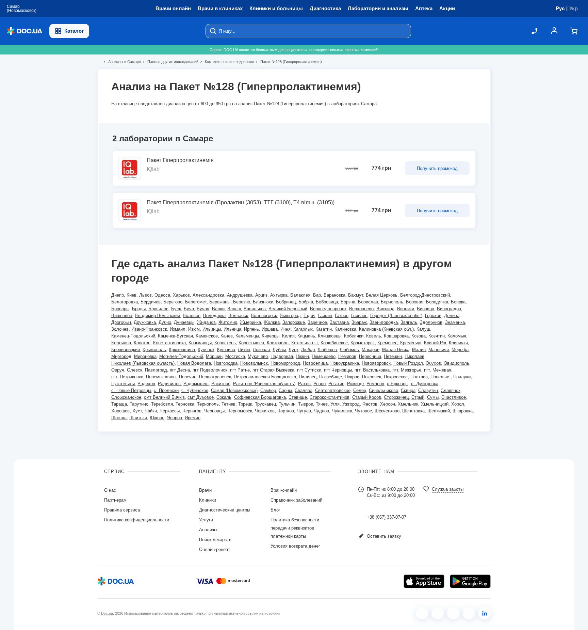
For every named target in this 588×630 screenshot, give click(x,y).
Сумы (433, 397)
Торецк (245, 404)
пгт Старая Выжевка (273, 370)
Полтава (419, 376)
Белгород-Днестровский (425, 295)
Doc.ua (107, 613)
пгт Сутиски (309, 370)
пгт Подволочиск (210, 370)
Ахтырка (279, 295)
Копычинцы (200, 342)
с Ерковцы (397, 383)
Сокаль (223, 397)
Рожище (355, 383)
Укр (573, 8)
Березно (241, 301)
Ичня (285, 329)
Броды (139, 308)
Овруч (117, 370)
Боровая (414, 301)
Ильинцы (211, 329)
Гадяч (309, 315)
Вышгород (290, 315)
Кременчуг (410, 342)
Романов (375, 383)
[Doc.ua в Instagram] (437, 613)
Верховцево (361, 308)
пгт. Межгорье (406, 370)
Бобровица (327, 301)
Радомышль (196, 383)
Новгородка (226, 363)
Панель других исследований (170, 62)
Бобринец (286, 301)
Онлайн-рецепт (214, 549)
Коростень (225, 342)
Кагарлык (303, 329)
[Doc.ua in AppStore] (424, 581)
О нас (110, 490)
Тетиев (228, 404)
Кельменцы (247, 335)
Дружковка (145, 322)
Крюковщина (182, 349)
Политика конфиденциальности (136, 519)
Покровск (371, 376)
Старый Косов (366, 397)
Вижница (385, 308)
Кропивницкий (125, 349)
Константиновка (169, 342)
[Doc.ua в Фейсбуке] (422, 613)
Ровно (319, 383)
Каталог (74, 31)
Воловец (191, 315)
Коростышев (251, 342)
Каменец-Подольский (133, 335)
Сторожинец (396, 397)
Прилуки (462, 376)
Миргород (121, 356)
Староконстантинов (329, 397)
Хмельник (408, 404)
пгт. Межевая (437, 370)
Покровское (396, 376)
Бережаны (219, 301)
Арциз (261, 295)
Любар (308, 349)
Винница (425, 308)
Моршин (214, 356)
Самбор (268, 390)
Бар (317, 295)
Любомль (349, 349)
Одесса (162, 295)
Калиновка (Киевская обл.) (386, 329)
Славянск (450, 390)
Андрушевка (239, 295)
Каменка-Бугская (175, 335)
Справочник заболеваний (296, 500)
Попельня (440, 376)
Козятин (436, 335)
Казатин (323, 329)
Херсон (387, 404)
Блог (275, 510)
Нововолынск (254, 363)
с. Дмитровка (424, 383)
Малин (419, 349)
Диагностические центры (224, 510)
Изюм (194, 329)
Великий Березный (287, 308)
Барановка (334, 295)
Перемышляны (161, 376)
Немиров (347, 356)
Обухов (433, 363)
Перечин (187, 376)
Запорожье (293, 322)
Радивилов (169, 383)
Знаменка (455, 322)
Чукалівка (342, 410)
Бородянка (437, 301)
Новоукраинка (344, 363)
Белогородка (124, 301)
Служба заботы (447, 489)
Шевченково (387, 410)
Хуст (137, 410)
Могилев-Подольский (181, 356)
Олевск (134, 370)
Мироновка (145, 356)
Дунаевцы (184, 322)
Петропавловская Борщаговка (265, 376)
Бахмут (355, 295)
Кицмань (306, 335)
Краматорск (362, 342)
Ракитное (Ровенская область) (264, 383)
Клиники (207, 500)
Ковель (373, 335)
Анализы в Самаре (121, 62)
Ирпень (251, 329)
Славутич (428, 390)
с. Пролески (166, 390)
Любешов (327, 349)
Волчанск (238, 315)
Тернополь (208, 404)
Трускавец (265, 404)
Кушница (226, 349)
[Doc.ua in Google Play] (470, 581)
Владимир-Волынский (157, 315)
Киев (131, 295)
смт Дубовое (200, 397)
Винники (405, 308)
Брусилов (158, 308)
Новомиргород (285, 363)
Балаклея (300, 295)
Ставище (298, 397)
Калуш (423, 329)
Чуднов (321, 410)
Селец (359, 390)
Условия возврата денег (295, 546)
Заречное (317, 322)
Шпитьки (138, 417)
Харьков (181, 295)
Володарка (214, 315)
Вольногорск (264, 315)
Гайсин (325, 315)
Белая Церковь (381, 295)
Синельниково (383, 390)
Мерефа (460, 349)
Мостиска (235, 356)
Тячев (322, 404)
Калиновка (345, 329)
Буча (189, 308)
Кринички (458, 342)
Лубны (279, 349)
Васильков (255, 308)
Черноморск (239, 410)
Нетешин (393, 356)
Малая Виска (395, 349)
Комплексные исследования (226, 62)
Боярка (458, 301)
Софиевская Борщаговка (260, 397)
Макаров (370, 349)
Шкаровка (463, 410)
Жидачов (206, 322)
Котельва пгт (304, 342)
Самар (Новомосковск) (234, 390)
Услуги (206, 519)
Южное (157, 417)
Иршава (270, 329)
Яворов (174, 417)
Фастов (369, 404)
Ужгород (351, 404)
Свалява (303, 390)
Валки (218, 308)
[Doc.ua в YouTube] (469, 613)
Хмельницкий (434, 404)
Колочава (121, 342)
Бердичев (151, 301)
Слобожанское (126, 397)
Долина (451, 315)
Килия (288, 335)
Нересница (370, 356)
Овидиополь (456, 363)
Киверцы (270, 335)
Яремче (192, 417)
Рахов (304, 383)
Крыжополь (154, 349)
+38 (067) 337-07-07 (386, 517)
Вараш (234, 308)
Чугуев (304, 410)
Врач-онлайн (284, 490)
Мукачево (258, 356)
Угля (335, 404)
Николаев (414, 356)
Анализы (208, 529)
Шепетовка (413, 410)
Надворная (282, 356)
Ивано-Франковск (149, 329)
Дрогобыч (121, 322)
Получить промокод (437, 168)
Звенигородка (384, 322)
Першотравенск (215, 376)
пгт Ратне (240, 370)
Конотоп (142, 342)
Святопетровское (332, 390)
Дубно (165, 322)
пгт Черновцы (338, 370)
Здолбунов (431, 322)
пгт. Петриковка (127, 376)
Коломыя (456, 335)
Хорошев (120, 410)
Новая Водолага (194, 363)
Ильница (232, 329)
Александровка (208, 295)
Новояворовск (376, 363)
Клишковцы (329, 335)
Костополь (278, 342)
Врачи (205, 490)
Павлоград (156, 370)
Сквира (408, 390)
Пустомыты (123, 383)
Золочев (120, 329)
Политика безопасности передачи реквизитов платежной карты (295, 528)
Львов (145, 295)
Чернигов (191, 410)
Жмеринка (250, 322)
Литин (244, 349)
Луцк (293, 349)
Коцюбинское (334, 342)
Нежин (302, 356)
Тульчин (287, 404)
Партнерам (115, 500)
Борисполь (392, 301)
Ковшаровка (396, 335)
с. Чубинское (194, 390)
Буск (176, 308)
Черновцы (214, 410)
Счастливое (453, 397)
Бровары (120, 308)
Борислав (368, 301)
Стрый (417, 397)
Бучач (203, 308)
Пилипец (307, 376)
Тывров (305, 404)
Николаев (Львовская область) (143, 363)
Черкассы (170, 410)
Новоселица (315, 363)
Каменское (207, 335)
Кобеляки (353, 335)
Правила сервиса (122, 510)
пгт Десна (180, 370)
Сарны (285, 390)
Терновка (185, 404)
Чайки (151, 410)
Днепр (117, 295)
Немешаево (324, 356)
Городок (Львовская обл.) (396, 315)
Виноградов (449, 308)
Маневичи (438, 349)
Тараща (119, 404)
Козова (418, 335)
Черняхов (265, 410)
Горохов (433, 315)
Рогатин (336, 383)
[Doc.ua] (24, 31)
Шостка (119, 417)
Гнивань (359, 315)
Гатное (341, 315)
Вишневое (121, 315)
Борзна (348, 301)
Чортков (285, 410)
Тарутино (139, 404)
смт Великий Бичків (164, 397)
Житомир (227, 322)
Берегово (172, 301)
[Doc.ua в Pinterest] (484, 613)
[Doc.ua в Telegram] (453, 613)
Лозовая (261, 349)
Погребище (330, 376)
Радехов (146, 383)
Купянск (206, 349)
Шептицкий (438, 410)
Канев (226, 335)
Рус (560, 8)
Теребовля (162, 404)
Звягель (409, 322)
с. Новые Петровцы (131, 390)
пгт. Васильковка (372, 370)
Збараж (359, 322)
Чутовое (363, 410)
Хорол (457, 404)
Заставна (339, 322)
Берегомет (196, 301)
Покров (352, 376)
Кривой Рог (435, 342)
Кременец (387, 342)
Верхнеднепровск (328, 308)
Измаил (177, 329)
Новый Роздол (408, 363)
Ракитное (220, 383)
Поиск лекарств (215, 539)
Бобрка (305, 301)
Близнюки (263, 301)
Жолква (272, 322)
